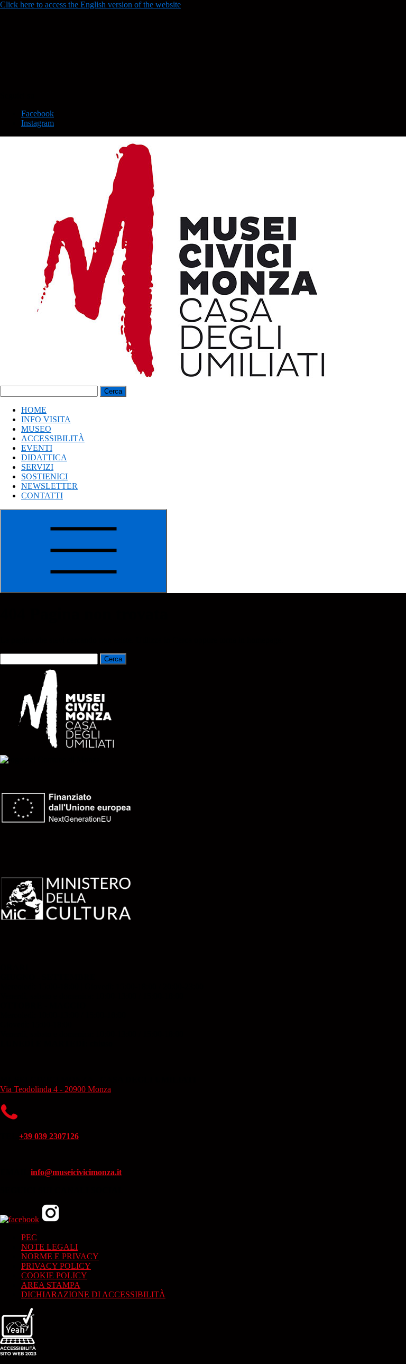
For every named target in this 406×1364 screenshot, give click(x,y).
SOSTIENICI (44, 476)
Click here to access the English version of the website (90, 4)
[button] (79, 85)
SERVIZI (37, 466)
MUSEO (36, 428)
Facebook (37, 113)
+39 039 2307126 (49, 1136)
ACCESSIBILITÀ (53, 438)
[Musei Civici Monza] (185, 380)
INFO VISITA (46, 419)
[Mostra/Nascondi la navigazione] (83, 551)
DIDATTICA (44, 457)
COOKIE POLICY (54, 1275)
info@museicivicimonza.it (76, 1172)
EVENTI (36, 447)
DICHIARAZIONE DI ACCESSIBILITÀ (93, 1294)
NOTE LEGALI (49, 1246)
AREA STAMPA (50, 1284)
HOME (34, 409)
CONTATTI (42, 495)
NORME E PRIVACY (60, 1256)
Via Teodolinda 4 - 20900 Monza (55, 1089)
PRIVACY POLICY (56, 1265)
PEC (29, 1237)
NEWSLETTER (49, 485)
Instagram (37, 123)
